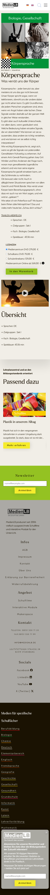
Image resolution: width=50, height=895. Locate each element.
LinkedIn (23, 677)
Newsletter (25, 475)
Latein (5, 815)
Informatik (8, 803)
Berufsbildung (10, 728)
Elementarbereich (12, 753)
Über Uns (25, 570)
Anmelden (25, 490)
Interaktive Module (25, 607)
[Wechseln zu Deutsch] (27, 5)
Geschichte (8, 778)
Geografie (7, 772)
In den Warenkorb (21, 271)
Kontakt (25, 563)
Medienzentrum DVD (23, 249)
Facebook (23, 670)
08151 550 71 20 (30, 630)
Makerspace (25, 614)
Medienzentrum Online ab (23, 263)
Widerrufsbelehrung (25, 584)
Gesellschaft (9, 784)
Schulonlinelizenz (21, 258)
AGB (25, 550)
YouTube (23, 684)
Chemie (6, 741)
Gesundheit (8, 790)
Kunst (5, 809)
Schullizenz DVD (20, 254)
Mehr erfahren (16, 445)
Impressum (25, 556)
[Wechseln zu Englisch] (32, 5)
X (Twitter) (23, 691)
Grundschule (9, 796)
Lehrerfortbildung (13, 821)
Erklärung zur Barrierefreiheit (25, 577)
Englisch (6, 759)
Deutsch (6, 747)
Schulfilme (25, 600)
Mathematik (9, 827)
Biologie (6, 734)
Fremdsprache (10, 765)
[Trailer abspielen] (25, 293)
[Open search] (39, 5)
